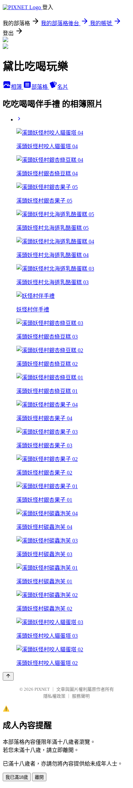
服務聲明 (81, 696)
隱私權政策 (54, 696)
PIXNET (42, 689)
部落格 (40, 87)
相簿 (17, 87)
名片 (62, 87)
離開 (39, 777)
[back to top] (8, 676)
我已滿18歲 (16, 777)
